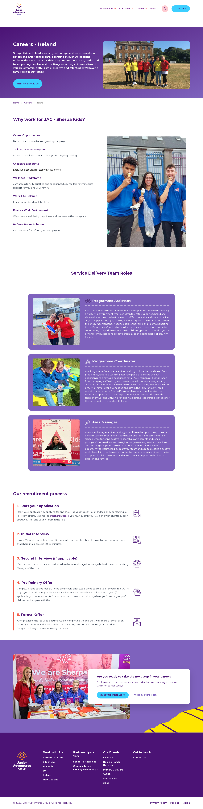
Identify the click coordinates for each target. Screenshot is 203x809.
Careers (28, 103)
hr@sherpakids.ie (59, 516)
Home (16, 103)
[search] (165, 8)
